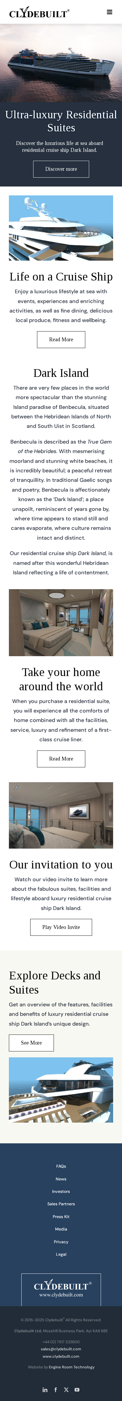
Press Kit (61, 1216)
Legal (61, 1254)
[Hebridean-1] (61, 198)
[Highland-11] (61, 784)
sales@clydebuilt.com (61, 1348)
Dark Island (61, 373)
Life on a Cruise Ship (61, 276)
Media (61, 1229)
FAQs (61, 1166)
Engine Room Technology (71, 1367)
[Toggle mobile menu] (110, 12)
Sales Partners (61, 1203)
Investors (61, 1191)
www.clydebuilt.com (61, 1356)
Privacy (61, 1241)
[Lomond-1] (61, 591)
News (61, 1179)
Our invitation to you (61, 864)
